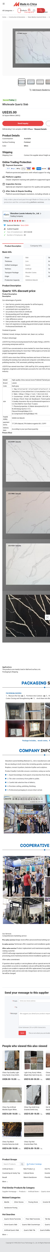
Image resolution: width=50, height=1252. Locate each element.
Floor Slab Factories (33, 1219)
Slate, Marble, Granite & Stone (37, 17)
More (4, 1234)
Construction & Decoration (17, 17)
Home (4, 17)
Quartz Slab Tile (29, 1230)
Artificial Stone (7, 1169)
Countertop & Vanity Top (11, 1173)
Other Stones (18, 1202)
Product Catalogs (35, 1164)
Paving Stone (33, 1202)
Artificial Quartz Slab (11, 1230)
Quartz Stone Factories (12, 1219)
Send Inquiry (23, 123)
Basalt (4, 1177)
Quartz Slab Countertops (31, 1224)
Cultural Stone (28, 1173)
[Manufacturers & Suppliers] (25, 4)
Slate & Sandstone (30, 1177)
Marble (6, 1202)
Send (22, 1033)
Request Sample (40, 129)
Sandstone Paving (10, 1208)
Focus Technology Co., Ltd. (29, 1243)
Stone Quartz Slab (10, 1224)
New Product (28, 1169)
